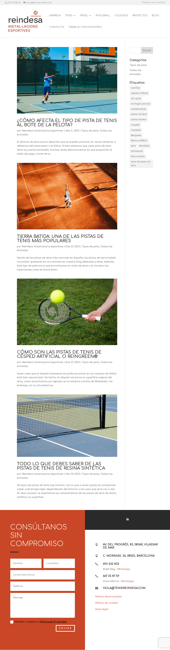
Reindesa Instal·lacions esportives (42, 130)
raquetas (136, 130)
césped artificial (139, 93)
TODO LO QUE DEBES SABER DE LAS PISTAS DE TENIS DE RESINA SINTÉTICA (61, 466)
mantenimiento (138, 109)
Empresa (55, 15)
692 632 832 (111, 563)
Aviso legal (101, 609)
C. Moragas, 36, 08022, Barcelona (129, 555)
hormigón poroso (140, 104)
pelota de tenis (139, 114)
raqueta (135, 125)
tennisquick (137, 151)
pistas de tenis (138, 119)
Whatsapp (123, 569)
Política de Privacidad (53, 622)
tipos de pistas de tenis (140, 164)
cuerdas (135, 88)
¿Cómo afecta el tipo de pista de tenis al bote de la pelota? (67, 122)
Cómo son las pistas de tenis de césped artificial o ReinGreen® (59, 354)
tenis (133, 146)
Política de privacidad (108, 596)
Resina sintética (139, 140)
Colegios (121, 15)
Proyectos (140, 15)
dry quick (136, 98)
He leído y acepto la (40, 622)
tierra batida (138, 156)
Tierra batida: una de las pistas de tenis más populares (60, 238)
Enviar (65, 628)
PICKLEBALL (103, 15)
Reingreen (136, 135)
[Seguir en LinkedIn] (127, 519)
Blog (155, 15)
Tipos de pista (90, 130)
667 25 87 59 (111, 576)
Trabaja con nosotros (153, 2)
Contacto (56, 27)
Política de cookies (106, 603)
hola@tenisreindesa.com (124, 588)
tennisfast (144, 146)
